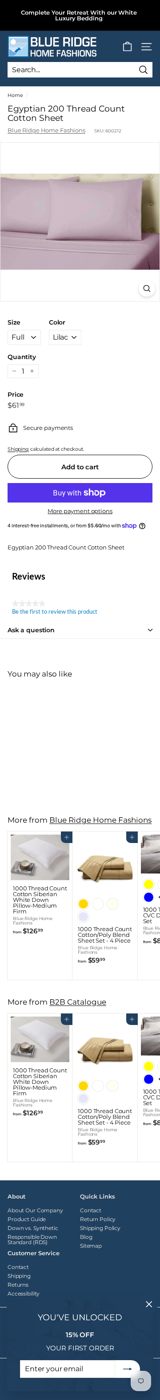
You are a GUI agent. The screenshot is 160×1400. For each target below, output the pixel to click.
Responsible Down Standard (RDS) (32, 1239)
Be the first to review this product (54, 612)
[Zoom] (147, 288)
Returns (18, 1284)
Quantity (22, 357)
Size (14, 322)
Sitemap (91, 1245)
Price (16, 394)
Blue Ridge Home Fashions (46, 130)
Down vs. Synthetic (33, 1228)
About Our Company (35, 1210)
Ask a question (31, 630)
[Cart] (127, 47)
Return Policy (98, 1219)
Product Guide (27, 1219)
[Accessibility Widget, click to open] (139, 700)
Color (57, 322)
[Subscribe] (127, 1369)
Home (15, 95)
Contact (90, 1210)
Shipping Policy (100, 1228)
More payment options (80, 511)
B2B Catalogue (77, 1001)
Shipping (18, 449)
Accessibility (24, 1293)
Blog (86, 1237)
